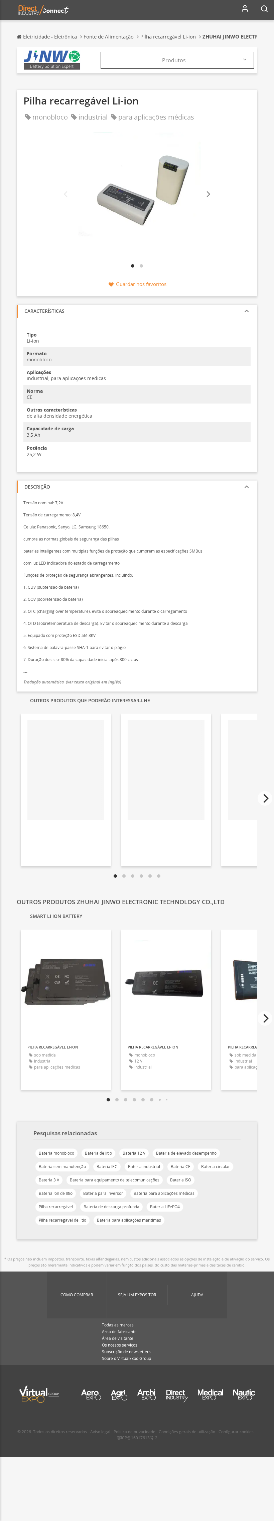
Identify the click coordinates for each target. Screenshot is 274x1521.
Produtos (174, 60)
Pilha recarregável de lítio (62, 1220)
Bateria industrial (144, 1166)
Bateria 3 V (49, 1180)
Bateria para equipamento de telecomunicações (114, 1180)
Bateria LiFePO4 (165, 1207)
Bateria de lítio (98, 1153)
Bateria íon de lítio (56, 1193)
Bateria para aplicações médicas (164, 1193)
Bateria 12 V (134, 1153)
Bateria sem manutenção (62, 1166)
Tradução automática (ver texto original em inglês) (72, 682)
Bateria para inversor (103, 1193)
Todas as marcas (118, 1325)
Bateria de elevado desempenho (186, 1153)
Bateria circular (215, 1166)
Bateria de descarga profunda (111, 1207)
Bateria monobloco (56, 1153)
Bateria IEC (107, 1166)
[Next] (208, 194)
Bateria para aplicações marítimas (129, 1220)
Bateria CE (180, 1166)
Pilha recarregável (56, 1207)
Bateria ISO (180, 1180)
